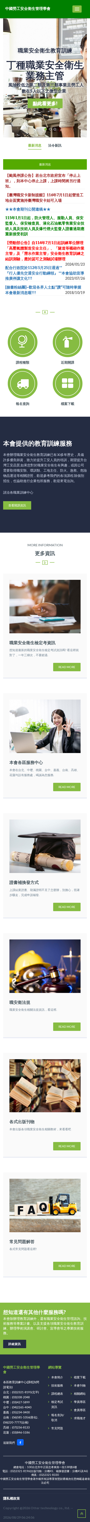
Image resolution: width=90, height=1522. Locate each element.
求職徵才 (80, 1418)
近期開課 (67, 362)
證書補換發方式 (24, 882)
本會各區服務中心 (26, 762)
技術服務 (57, 1385)
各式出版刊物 (22, 1121)
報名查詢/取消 (57, 1417)
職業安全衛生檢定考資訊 (32, 642)
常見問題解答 (22, 1241)
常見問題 (57, 1428)
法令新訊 (55, 145)
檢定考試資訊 (57, 1404)
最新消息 (34, 145)
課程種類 (22, 362)
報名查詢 (22, 404)
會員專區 (80, 1410)
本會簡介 (57, 1377)
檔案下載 (67, 404)
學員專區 (80, 1402)
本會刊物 (80, 1385)
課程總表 (57, 1393)
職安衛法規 (19, 1002)
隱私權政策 (11, 1498)
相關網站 (80, 1393)
